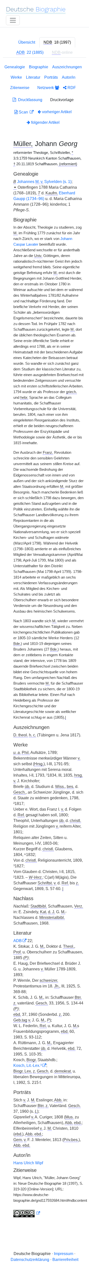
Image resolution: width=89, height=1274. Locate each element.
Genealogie (14, 67)
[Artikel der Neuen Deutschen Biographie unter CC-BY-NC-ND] (26, 1213)
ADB (17, 941)
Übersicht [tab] (26, 42)
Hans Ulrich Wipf (28, 1163)
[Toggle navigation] (13, 20)
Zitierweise (19, 88)
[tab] (57, 42)
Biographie (38, 67)
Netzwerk (46, 88)
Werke (16, 77)
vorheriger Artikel (57, 112)
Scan (23, 112)
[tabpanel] (44, 642)
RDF (71, 88)
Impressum (63, 1254)
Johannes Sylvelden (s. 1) (44, 182)
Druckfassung (29, 100)
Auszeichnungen (67, 67)
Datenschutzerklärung (30, 1259)
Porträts (51, 77)
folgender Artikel (45, 122)
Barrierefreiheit (65, 1259)
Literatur (33, 77)
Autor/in (68, 77)
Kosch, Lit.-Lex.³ (27, 1065)
